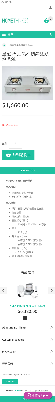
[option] (27, 83)
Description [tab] (27, 170)
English (4, 2)
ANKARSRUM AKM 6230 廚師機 (27, 306)
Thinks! (13, 390)
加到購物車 (21, 155)
